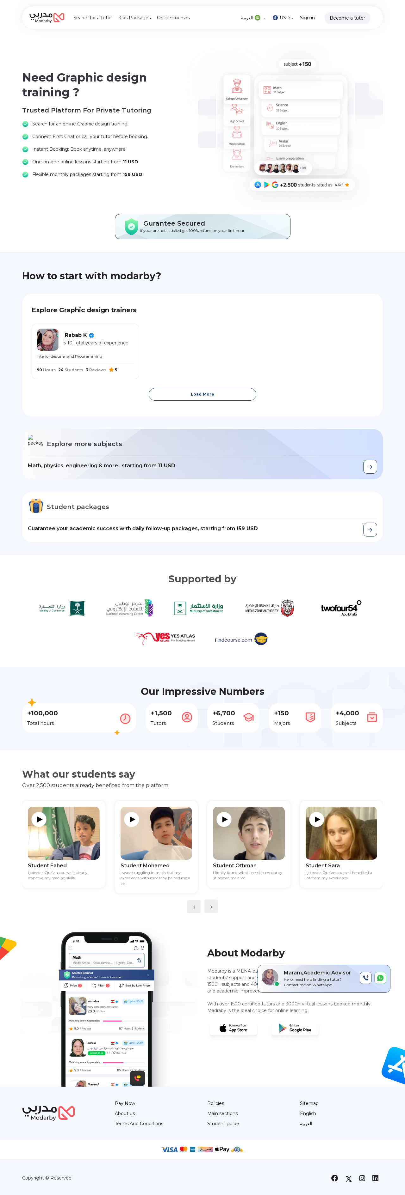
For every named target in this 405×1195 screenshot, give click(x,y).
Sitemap (309, 1103)
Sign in (307, 18)
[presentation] (194, 906)
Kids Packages (134, 18)
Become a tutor (347, 18)
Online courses (173, 18)
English (308, 1113)
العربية (248, 18)
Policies (215, 1103)
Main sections (222, 1113)
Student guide (223, 1123)
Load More (202, 394)
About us (125, 1113)
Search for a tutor (92, 18)
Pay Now (125, 1103)
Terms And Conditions (139, 1123)
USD (284, 18)
